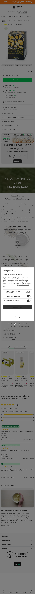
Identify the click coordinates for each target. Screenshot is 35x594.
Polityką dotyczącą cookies (19, 278)
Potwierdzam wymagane (17, 317)
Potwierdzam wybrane (17, 312)
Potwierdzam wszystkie (17, 307)
